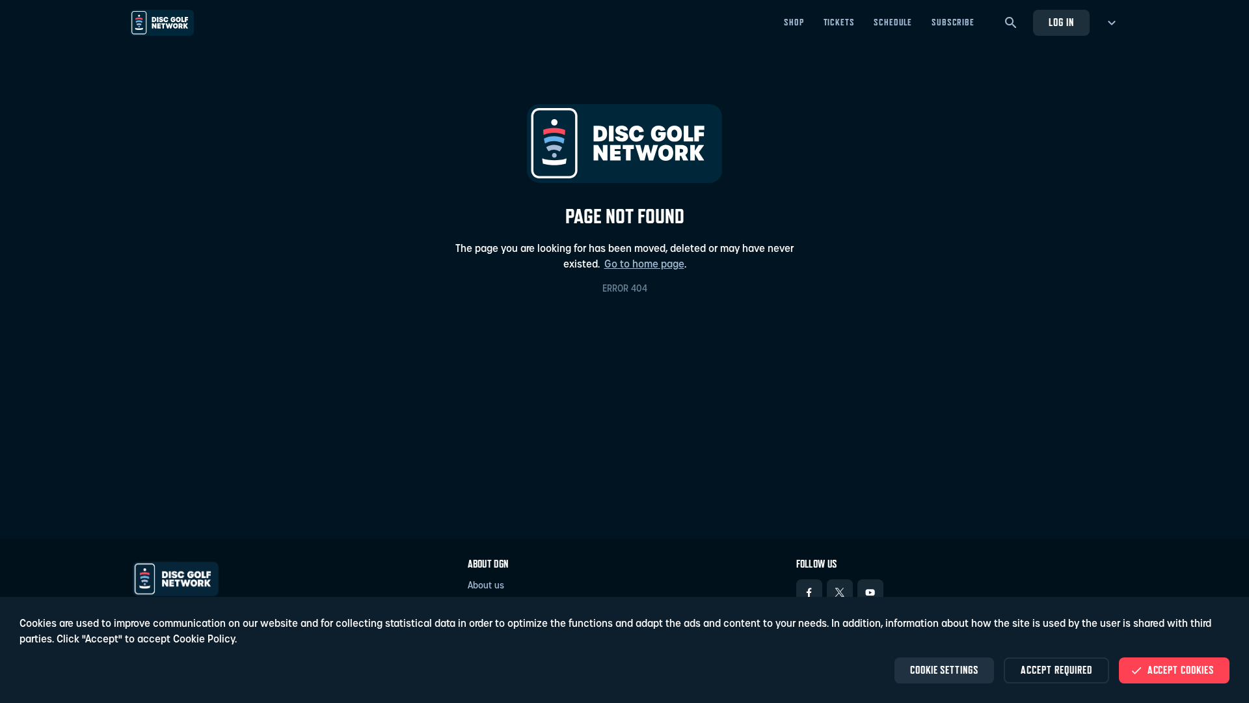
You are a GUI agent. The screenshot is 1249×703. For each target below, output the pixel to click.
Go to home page (644, 265)
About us (486, 586)
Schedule (893, 22)
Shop (793, 22)
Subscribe (953, 22)
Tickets (839, 22)
